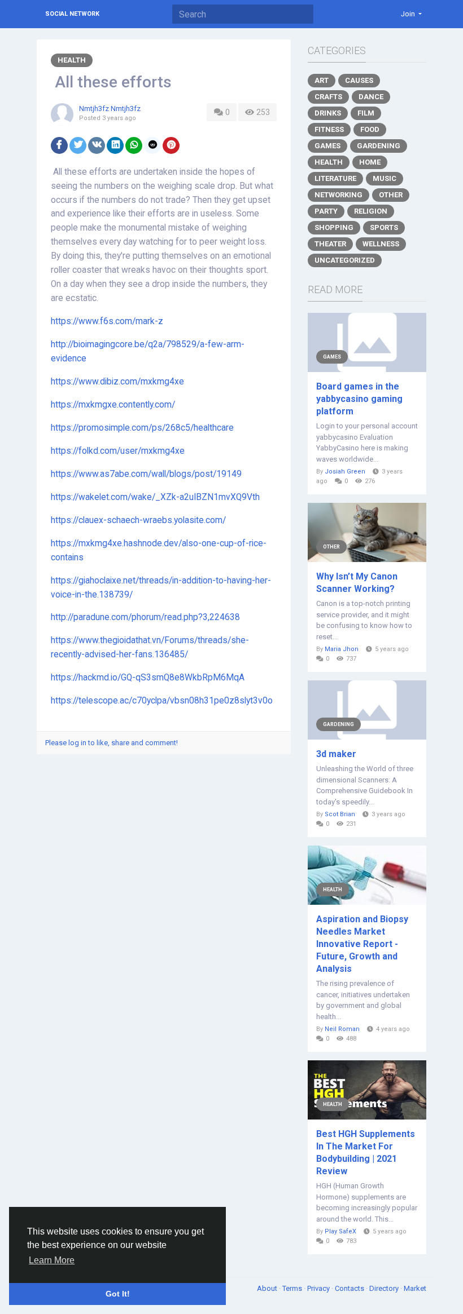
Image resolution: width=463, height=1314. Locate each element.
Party (326, 211)
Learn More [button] (52, 1260)
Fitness (329, 129)
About (268, 1288)
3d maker (336, 754)
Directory (384, 1288)
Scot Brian (340, 814)
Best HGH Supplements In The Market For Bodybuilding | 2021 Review (365, 1152)
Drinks (328, 113)
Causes (359, 80)
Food (369, 129)
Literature (335, 178)
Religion (370, 211)
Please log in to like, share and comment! (111, 742)
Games (327, 145)
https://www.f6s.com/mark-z (107, 321)
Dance (371, 96)
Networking (338, 195)
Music (384, 178)
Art (322, 80)
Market (415, 1288)
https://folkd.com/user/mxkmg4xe (118, 451)
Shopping (334, 227)
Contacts (350, 1288)
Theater (330, 244)
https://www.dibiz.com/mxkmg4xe (117, 382)
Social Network (72, 13)
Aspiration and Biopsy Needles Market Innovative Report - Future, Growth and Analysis (362, 944)
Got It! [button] (118, 1293)
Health (72, 60)
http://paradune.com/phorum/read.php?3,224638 (145, 617)
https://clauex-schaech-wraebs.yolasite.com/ (138, 520)
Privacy (319, 1288)
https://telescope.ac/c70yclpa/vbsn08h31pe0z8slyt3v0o (162, 701)
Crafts (328, 96)
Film (365, 113)
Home (370, 162)
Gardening (378, 145)
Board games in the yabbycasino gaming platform (359, 399)
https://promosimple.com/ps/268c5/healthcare (142, 428)
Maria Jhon (342, 649)
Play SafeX (340, 1231)
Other (391, 195)
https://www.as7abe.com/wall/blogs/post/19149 (146, 474)
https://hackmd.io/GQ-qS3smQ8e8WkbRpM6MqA (147, 678)
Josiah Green (345, 471)
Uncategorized (345, 260)
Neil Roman (342, 1029)
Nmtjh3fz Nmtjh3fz (110, 108)
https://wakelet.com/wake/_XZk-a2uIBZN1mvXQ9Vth (155, 497)
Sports (384, 227)
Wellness (380, 244)
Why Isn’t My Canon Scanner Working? (357, 582)
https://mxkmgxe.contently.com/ (113, 405)
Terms (293, 1288)
